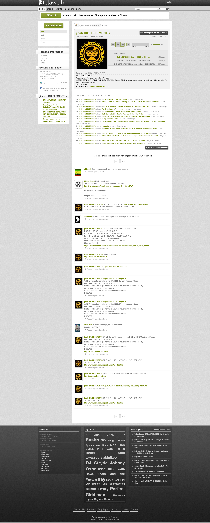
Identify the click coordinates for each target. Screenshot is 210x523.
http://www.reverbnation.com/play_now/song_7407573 (125, 385)
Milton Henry (97, 488)
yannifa (44, 458)
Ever (169, 429)
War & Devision (107, 109)
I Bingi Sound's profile (110, 119)
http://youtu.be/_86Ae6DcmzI (136, 204)
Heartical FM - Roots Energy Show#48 (147, 445)
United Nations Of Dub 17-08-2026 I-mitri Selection (151, 434)
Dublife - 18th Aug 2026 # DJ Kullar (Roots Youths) (151, 440)
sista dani (88, 324)
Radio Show (153, 102)
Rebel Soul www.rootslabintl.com (105, 455)
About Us (116, 509)
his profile (105, 126)
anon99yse (45, 466)
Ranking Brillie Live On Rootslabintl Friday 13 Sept (122, 111)
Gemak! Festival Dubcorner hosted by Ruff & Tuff (151, 466)
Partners (91, 509)
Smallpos (44, 464)
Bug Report (103, 509)
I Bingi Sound (89, 181)
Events (59, 8)
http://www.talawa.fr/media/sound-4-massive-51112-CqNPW (108, 186)
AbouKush (45, 454)
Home (42, 8)
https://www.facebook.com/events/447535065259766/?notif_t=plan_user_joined (116, 245)
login (100, 155)
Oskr (43, 462)
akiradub (87, 169)
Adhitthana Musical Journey (144, 472)
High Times (138, 457)
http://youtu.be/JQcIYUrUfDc (95, 256)
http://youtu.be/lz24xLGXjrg (95, 376)
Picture (43, 42)
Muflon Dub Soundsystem (108, 483)
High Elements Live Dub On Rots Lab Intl (117, 114)
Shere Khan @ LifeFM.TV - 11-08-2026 (147, 481)
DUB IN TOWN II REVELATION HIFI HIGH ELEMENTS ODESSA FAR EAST (130, 128)
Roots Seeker (46, 460)
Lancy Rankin (113, 479)
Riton (111, 469)
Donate (134, 509)
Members (69, 8)
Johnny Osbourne (105, 466)
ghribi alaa (45, 471)
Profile (43, 31)
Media (50, 8)
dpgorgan (44, 468)
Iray (101, 479)
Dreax (43, 452)
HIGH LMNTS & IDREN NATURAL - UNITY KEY (119, 141)
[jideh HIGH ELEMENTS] (92, 70)
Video (43, 38)
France (44, 58)
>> (128, 161)
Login (169, 2)
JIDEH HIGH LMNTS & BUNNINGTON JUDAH (118, 143)
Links (125, 509)
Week (156, 429)
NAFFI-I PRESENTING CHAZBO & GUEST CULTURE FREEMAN (126, 116)
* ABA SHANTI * (105, 435)
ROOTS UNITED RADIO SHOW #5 (115, 99)
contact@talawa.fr (112, 517)
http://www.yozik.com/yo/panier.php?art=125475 (103, 365)
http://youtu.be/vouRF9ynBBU (115, 278)
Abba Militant (45, 456)
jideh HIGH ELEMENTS (90, 25)
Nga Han (117, 444)
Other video (155, 136)
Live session (138, 468)
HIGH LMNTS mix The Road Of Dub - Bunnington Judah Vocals (127, 133)
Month (162, 429)
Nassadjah (119, 495)
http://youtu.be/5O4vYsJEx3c (115, 266)
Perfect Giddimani (105, 491)
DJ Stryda (97, 463)
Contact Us (79, 509)
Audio (43, 35)
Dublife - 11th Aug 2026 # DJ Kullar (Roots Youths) (151, 460)
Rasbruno (96, 439)
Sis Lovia (88, 216)
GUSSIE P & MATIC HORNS (105, 448)
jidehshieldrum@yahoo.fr (99, 86)
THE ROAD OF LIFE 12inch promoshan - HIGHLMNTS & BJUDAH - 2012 (128, 121)
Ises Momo (102, 445)
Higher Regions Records (99, 499)
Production (119, 109)
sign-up (107, 155)
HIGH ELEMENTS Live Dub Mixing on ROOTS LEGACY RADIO (125, 102)
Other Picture (139, 114)
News (78, 8)
